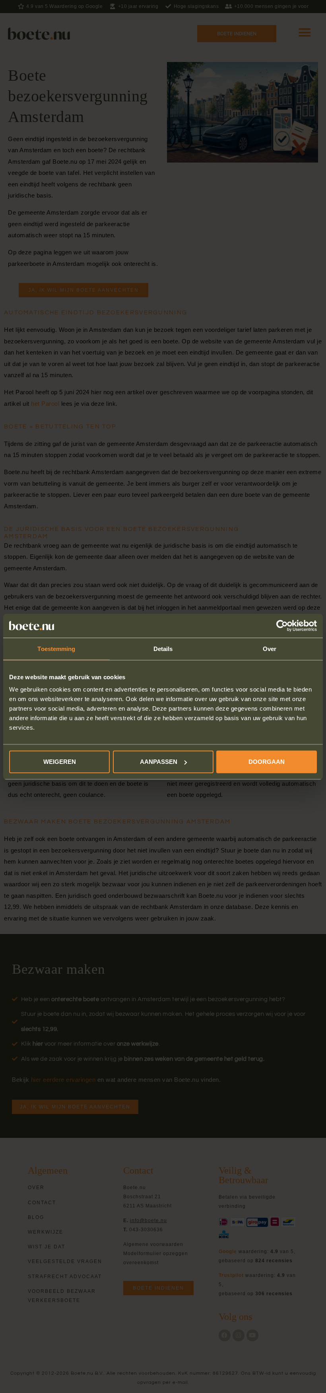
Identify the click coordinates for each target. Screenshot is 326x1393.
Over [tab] (269, 648)
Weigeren (59, 761)
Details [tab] (163, 648)
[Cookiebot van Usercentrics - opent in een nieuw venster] (282, 626)
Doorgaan (266, 761)
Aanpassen (158, 761)
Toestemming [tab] (56, 648)
